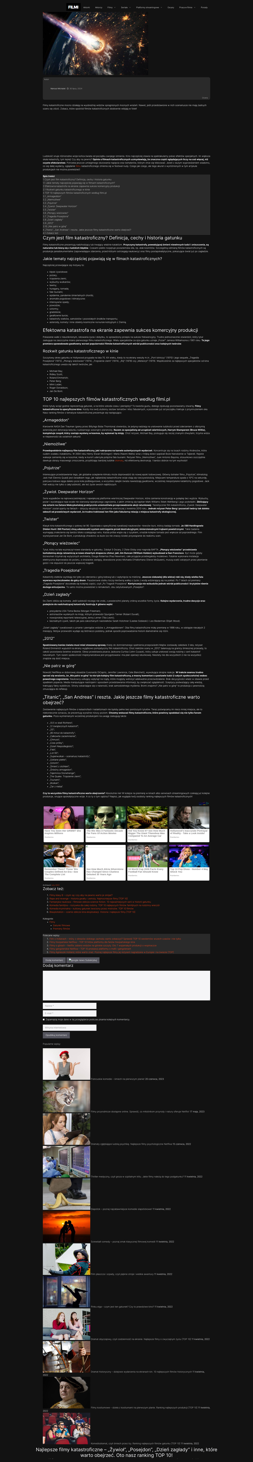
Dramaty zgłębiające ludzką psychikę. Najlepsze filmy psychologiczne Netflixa (131, 1144)
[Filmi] (73, 7)
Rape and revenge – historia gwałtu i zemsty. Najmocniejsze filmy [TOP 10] (89, 898)
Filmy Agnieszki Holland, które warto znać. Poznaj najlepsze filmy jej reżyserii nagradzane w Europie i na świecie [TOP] (112, 952)
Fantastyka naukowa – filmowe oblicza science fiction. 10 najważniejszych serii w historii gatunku (100, 902)
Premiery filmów (61, 928)
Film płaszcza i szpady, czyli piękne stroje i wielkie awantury (122, 1274)
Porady (204, 7)
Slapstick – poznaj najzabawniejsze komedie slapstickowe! (121, 1209)
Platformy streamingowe (147, 7)
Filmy (110, 7)
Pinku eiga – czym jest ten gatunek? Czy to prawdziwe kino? (122, 1306)
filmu (78, 166)
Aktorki (86, 7)
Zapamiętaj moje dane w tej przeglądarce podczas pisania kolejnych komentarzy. (88, 1019)
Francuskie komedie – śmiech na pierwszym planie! (118, 1079)
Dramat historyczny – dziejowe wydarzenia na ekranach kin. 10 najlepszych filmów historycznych (141, 1371)
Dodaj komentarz (54, 960)
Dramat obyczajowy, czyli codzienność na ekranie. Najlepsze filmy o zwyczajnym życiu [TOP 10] (141, 1339)
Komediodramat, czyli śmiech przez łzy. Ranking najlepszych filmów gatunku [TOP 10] (135, 1443)
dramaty (119, 460)
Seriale (124, 7)
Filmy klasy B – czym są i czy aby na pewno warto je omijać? (81, 895)
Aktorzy (98, 7)
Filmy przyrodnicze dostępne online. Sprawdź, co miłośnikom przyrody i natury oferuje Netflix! (140, 1111)
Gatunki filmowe (61, 925)
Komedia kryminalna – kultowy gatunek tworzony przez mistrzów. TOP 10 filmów (92, 908)
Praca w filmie (185, 7)
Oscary (171, 7)
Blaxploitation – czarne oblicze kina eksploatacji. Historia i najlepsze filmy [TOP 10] (92, 912)
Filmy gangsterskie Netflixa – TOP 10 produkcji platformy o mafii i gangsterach (90, 948)
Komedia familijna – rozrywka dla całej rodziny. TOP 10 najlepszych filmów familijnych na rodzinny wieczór (105, 905)
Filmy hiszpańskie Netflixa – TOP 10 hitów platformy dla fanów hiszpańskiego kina (92, 942)
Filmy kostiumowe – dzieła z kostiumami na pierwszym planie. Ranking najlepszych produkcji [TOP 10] (144, 1407)
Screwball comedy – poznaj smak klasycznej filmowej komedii (123, 1241)
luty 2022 (56, 885)
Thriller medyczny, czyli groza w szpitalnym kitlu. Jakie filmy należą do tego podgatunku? (137, 1176)
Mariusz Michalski (58, 88)
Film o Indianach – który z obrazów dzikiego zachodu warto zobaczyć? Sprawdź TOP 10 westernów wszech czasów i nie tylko (115, 938)
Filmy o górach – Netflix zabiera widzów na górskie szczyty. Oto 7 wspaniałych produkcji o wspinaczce (103, 945)
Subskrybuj (91, 960)
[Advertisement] (126, 132)
